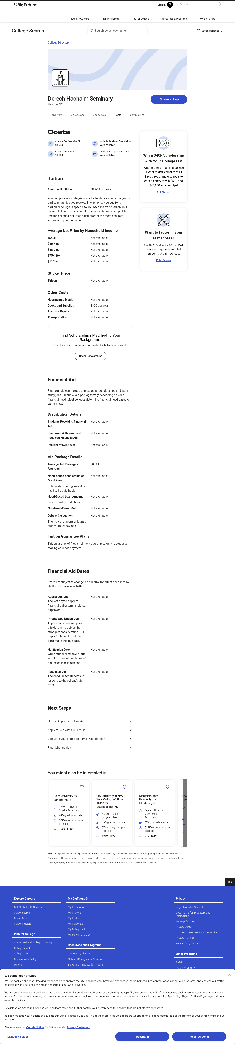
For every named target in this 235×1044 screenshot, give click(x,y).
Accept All (142, 1036)
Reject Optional (199, 1036)
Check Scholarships (90, 356)
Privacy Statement (78, 1027)
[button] (50, 813)
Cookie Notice (35, 1027)
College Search (28, 30)
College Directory (59, 42)
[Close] (229, 975)
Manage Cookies (17, 1036)
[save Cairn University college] (82, 787)
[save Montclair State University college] (167, 787)
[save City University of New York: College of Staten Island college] (124, 787)
